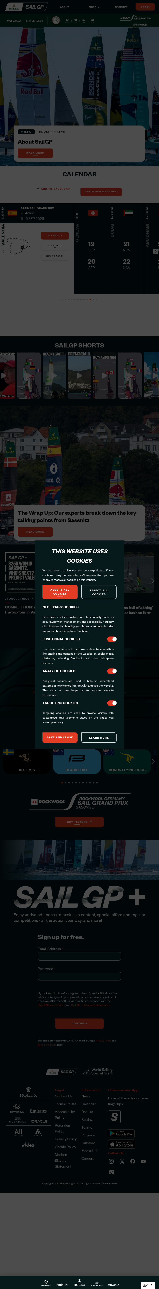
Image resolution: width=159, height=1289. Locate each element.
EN (145, 1285)
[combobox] (148, 1285)
